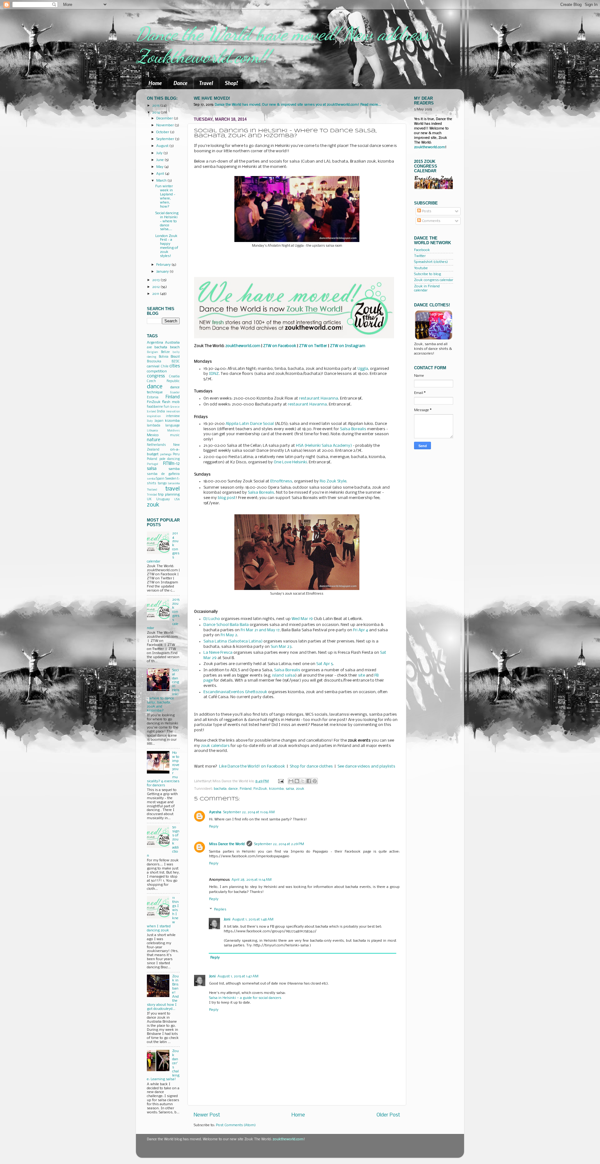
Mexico (153, 435)
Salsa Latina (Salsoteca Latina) (232, 641)
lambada (153, 425)
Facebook (422, 250)
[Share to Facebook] (309, 781)
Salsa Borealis (353, 429)
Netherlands (156, 445)
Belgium (152, 352)
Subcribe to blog (427, 274)
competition (157, 371)
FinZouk (260, 789)
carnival (153, 366)
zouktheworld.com (429, 147)
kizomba (276, 789)
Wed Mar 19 (302, 619)
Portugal (152, 464)
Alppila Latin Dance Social (250, 424)
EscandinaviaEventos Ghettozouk (235, 692)
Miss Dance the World (227, 844)
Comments (430, 221)
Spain (160, 479)
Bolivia (163, 357)
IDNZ (214, 374)
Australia (172, 343)
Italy (150, 421)
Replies (220, 909)
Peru (176, 454)
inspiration (154, 416)
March (162, 181)
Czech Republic (163, 381)
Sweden (171, 479)
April (160, 174)
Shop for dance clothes (311, 766)
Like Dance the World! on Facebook (252, 766)
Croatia (174, 376)
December (165, 118)
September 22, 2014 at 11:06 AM (249, 812)
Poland (152, 459)
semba (151, 478)
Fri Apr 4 (360, 630)
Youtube (421, 268)
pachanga (165, 454)
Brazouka (154, 361)
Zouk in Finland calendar (427, 288)
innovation (173, 411)
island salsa (283, 675)
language (172, 425)
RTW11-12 (171, 463)
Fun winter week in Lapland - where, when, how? (165, 196)
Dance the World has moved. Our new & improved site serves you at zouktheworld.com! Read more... (298, 105)
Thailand (152, 489)
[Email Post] (281, 781)
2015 (156, 106)
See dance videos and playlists (366, 766)
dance (233, 789)
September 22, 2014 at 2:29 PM (279, 844)
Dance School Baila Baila (226, 625)
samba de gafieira (163, 474)
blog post (227, 498)
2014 (156, 112)
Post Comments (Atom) (236, 1125)
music (175, 435)
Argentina (155, 343)
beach (175, 347)
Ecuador (175, 392)
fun (166, 407)
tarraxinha (174, 483)
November (165, 125)
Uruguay (163, 499)
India (161, 411)
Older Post (388, 1115)
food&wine (155, 407)
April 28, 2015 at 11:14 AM (252, 880)
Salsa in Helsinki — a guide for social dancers (245, 998)
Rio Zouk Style (333, 481)
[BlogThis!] (297, 781)
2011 (156, 294)
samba (174, 469)
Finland (246, 789)
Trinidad (152, 494)
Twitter (420, 256)
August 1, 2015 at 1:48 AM (252, 919)
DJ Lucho (211, 619)
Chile (164, 366)
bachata (220, 789)
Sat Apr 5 (324, 664)
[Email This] (291, 781)
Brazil (175, 357)
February (164, 265)
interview (173, 416)
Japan (158, 421)
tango (162, 483)
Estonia (152, 397)
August (162, 146)
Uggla (363, 369)
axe (149, 347)
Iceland (151, 411)
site (361, 675)
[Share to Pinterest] (315, 781)
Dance (180, 82)
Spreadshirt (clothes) (431, 262)
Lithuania (152, 430)
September (165, 139)
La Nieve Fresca (217, 653)
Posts (426, 211)
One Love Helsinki (290, 462)
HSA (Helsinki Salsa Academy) (324, 446)
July (159, 153)
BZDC (176, 361)
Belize (165, 352)
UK (149, 499)
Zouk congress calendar (433, 280)
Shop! (231, 82)
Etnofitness (281, 481)
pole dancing (169, 459)
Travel (206, 82)
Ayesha (215, 812)
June (160, 160)
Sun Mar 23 (281, 647)
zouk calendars (215, 746)
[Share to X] (303, 781)
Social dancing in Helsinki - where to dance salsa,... (166, 221)
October (163, 132)
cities (174, 366)
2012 (156, 287)
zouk (300, 789)
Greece (175, 407)
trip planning (169, 494)
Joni (227, 919)
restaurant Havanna (318, 398)
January (163, 272)
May (160, 167)
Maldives (173, 430)
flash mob (171, 402)
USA (177, 499)
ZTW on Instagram (347, 346)
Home (155, 82)
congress (156, 376)
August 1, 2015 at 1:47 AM (238, 976)
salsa (290, 789)
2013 (156, 280)
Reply (213, 827)
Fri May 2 (229, 635)
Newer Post (207, 1115)
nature (153, 440)
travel (172, 489)
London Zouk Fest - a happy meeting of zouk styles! (166, 246)
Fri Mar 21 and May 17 (260, 630)
